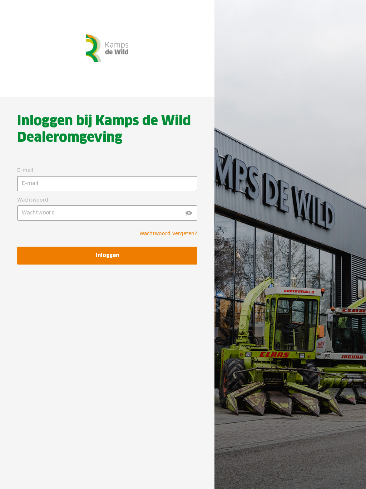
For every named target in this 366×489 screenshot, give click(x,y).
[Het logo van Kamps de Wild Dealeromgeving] (70, 39)
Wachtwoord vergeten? (168, 233)
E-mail (25, 170)
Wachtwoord (32, 200)
